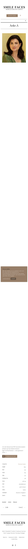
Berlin (3, 531)
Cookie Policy (14, 539)
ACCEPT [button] (13, 278)
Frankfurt (13, 531)
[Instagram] (12, 545)
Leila (6, 507)
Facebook (4, 502)
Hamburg (18, 531)
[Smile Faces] (14, 8)
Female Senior (22, 464)
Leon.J (21, 507)
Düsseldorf (8, 531)
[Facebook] (15, 545)
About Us (5, 537)
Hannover (23, 531)
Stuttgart (23, 533)
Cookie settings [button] (6, 278)
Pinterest (15, 502)
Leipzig (8, 533)
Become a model (12, 15)
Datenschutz (21, 537)
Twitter (9, 502)
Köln (5, 533)
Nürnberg (18, 533)
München (13, 533)
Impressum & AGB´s (13, 537)
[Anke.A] (14, 48)
